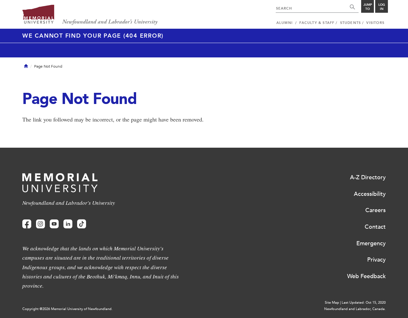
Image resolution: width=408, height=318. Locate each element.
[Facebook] (26, 224)
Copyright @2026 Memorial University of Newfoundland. (67, 309)
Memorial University (90, 15)
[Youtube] (54, 224)
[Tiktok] (81, 224)
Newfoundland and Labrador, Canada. (355, 309)
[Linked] (67, 224)
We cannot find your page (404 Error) (93, 35)
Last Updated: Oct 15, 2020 (364, 302)
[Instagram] (40, 224)
